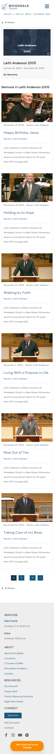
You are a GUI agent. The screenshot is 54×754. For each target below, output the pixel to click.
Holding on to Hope (19, 213)
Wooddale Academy (15, 668)
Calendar (38, 14)
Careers (8, 674)
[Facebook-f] (6, 735)
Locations (9, 658)
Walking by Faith (17, 293)
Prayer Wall (10, 691)
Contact (9, 728)
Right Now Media (13, 702)
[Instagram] (13, 735)
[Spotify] (27, 735)
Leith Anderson (20, 139)
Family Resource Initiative (18, 697)
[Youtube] (20, 735)
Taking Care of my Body (23, 532)
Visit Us (19, 14)
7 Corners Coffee (13, 663)
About (28, 14)
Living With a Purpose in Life (26, 373)
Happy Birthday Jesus (21, 133)
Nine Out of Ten (16, 452)
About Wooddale (13, 653)
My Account (11, 686)
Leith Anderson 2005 (19, 63)
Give (48, 14)
